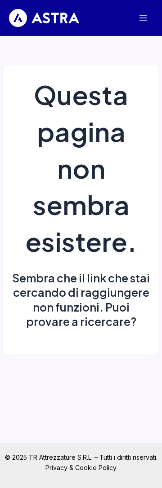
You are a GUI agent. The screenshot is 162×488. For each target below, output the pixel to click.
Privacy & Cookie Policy (81, 467)
